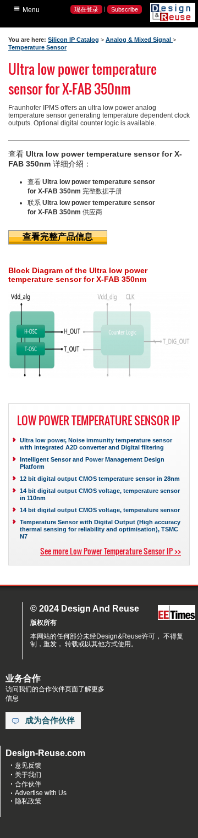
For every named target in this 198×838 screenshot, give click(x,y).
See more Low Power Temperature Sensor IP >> (110, 551)
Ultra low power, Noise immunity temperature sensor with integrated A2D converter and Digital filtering (96, 444)
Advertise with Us (41, 793)
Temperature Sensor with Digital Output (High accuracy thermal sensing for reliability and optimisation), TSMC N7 (100, 529)
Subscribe (124, 9)
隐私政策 (28, 801)
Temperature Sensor (37, 47)
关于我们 (28, 775)
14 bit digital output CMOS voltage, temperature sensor (100, 510)
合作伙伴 (28, 784)
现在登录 (86, 9)
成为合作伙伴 (50, 720)
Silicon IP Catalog (73, 39)
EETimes (176, 613)
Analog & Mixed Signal (139, 39)
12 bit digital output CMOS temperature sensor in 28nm (100, 478)
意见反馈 (28, 765)
